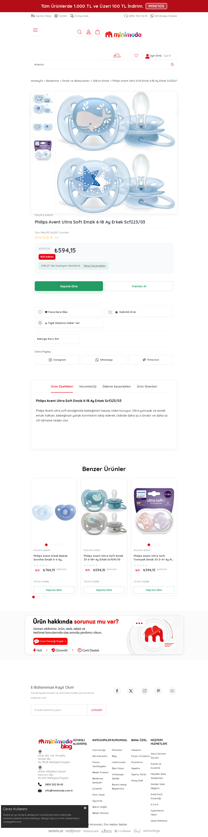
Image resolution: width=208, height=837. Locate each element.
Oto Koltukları (99, 756)
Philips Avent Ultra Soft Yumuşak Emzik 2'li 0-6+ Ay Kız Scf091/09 (153, 557)
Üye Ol (167, 55)
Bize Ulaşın (118, 768)
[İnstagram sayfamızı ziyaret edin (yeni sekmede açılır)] (145, 691)
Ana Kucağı (98, 749)
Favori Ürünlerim (140, 756)
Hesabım (136, 749)
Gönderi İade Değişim (158, 786)
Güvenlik (97, 788)
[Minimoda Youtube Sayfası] (172, 691)
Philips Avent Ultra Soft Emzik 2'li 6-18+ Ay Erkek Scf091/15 (103, 557)
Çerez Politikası (159, 820)
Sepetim (135, 768)
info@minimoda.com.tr (59, 790)
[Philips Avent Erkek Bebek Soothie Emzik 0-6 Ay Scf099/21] (54, 512)
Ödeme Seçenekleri (116, 386)
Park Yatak (98, 794)
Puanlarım (137, 762)
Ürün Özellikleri (62, 386)
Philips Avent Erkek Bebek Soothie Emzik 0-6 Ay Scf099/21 (50, 557)
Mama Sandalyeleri (99, 764)
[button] (46, 544)
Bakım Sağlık (99, 806)
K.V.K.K (154, 804)
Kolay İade (82, 15)
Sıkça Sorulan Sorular (158, 755)
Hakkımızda (119, 762)
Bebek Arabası (100, 772)
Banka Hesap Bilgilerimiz (119, 786)
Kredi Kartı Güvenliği (157, 796)
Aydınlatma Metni (157, 812)
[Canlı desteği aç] (104, 635)
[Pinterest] (150, 360)
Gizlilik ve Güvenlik (156, 765)
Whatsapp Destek (166, 15)
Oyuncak (97, 800)
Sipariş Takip (43, 15)
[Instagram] (57, 360)
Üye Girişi (155, 55)
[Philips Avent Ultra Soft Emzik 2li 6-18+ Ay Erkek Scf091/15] (104, 512)
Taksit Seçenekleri (94, 265)
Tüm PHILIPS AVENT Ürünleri (52, 232)
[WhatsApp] (104, 360)
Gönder (96, 710)
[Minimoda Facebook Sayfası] (117, 691)
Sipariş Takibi (138, 774)
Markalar (117, 749)
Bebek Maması (100, 812)
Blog (114, 756)
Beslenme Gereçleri (97, 780)
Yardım (63, 15)
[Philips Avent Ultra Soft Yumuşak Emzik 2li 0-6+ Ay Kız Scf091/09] (154, 512)
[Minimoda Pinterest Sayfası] (158, 691)
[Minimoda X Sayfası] (131, 691)
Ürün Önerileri (147, 386)
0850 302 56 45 (138, 15)
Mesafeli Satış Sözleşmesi (158, 775)
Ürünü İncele (41, 581)
